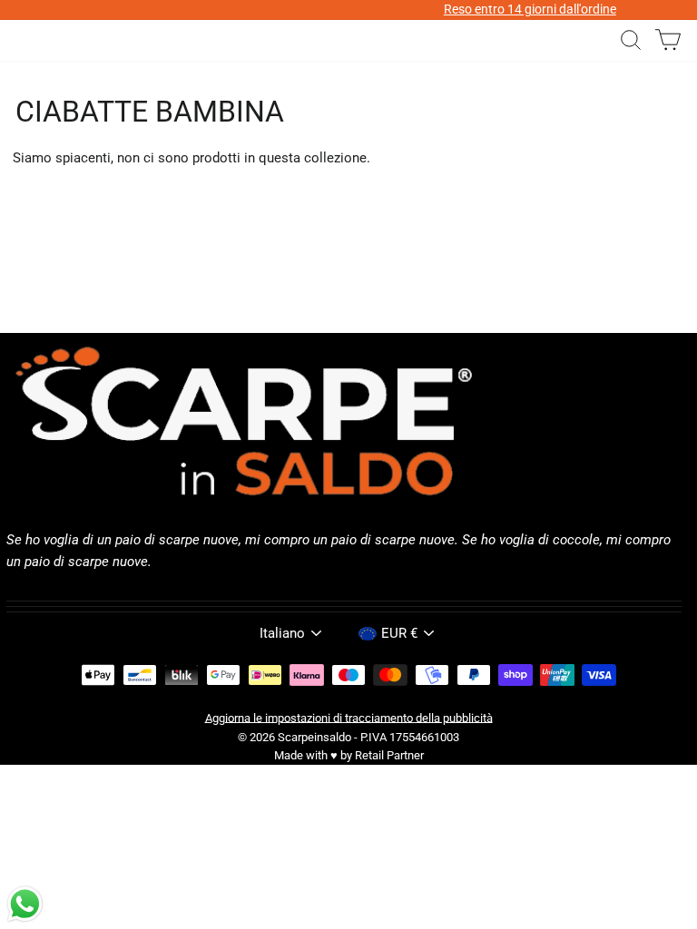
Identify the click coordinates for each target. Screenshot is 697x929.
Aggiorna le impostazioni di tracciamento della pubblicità (349, 717)
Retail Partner (389, 755)
